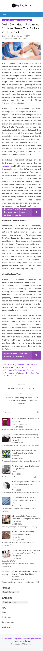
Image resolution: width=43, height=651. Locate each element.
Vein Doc (8, 370)
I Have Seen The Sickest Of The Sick (19, 367)
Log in (4, 612)
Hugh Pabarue (33, 364)
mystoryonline (9, 36)
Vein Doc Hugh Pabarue (24, 370)
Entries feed (6, 617)
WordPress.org (7, 627)
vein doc (5, 166)
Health (6, 20)
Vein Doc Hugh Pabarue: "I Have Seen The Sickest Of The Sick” (21, 374)
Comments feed (8, 622)
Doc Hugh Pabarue (16, 364)
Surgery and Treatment (21, 20)
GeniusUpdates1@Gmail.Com (21, 644)
